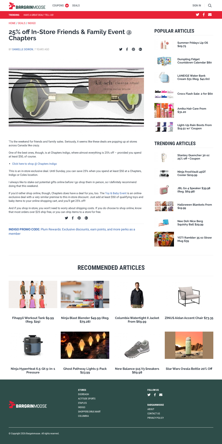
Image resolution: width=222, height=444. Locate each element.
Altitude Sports (86, 398)
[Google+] (140, 49)
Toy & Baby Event (115, 193)
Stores (82, 390)
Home (12, 23)
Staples (82, 403)
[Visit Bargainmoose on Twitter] (197, 15)
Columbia (83, 416)
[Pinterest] (133, 49)
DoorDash (83, 394)
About (150, 409)
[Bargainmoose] (27, 5)
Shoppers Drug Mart (89, 411)
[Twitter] (120, 49)
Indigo (32, 23)
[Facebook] (127, 49)
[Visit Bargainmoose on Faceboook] (203, 15)
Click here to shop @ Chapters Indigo (34, 163)
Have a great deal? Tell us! (38, 15)
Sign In (197, 5)
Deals (76, 5)
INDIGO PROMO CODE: (25, 229)
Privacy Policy (155, 417)
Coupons (58, 5)
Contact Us (153, 413)
